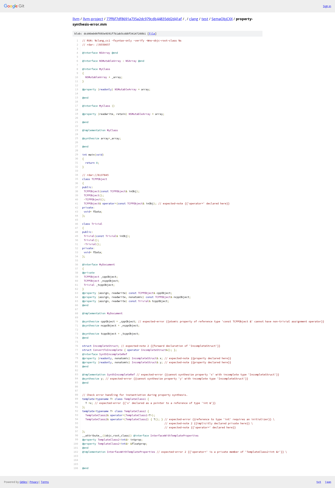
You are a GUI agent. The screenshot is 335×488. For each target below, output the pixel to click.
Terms (45, 482)
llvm (76, 18)
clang (193, 18)
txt (318, 482)
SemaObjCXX (222, 18)
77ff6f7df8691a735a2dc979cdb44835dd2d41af (144, 18)
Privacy (33, 482)
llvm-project (93, 18)
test (204, 18)
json (328, 482)
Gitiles (23, 482)
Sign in (327, 6)
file (152, 33)
